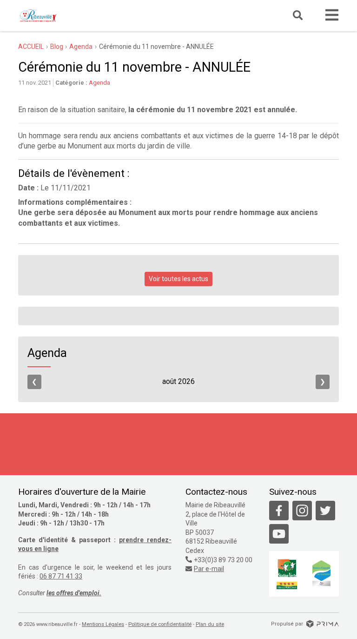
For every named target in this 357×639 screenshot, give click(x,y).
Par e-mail (209, 568)
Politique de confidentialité (160, 624)
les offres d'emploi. (73, 593)
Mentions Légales (103, 624)
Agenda (99, 82)
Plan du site (210, 624)
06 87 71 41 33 (61, 576)
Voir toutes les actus (178, 279)
